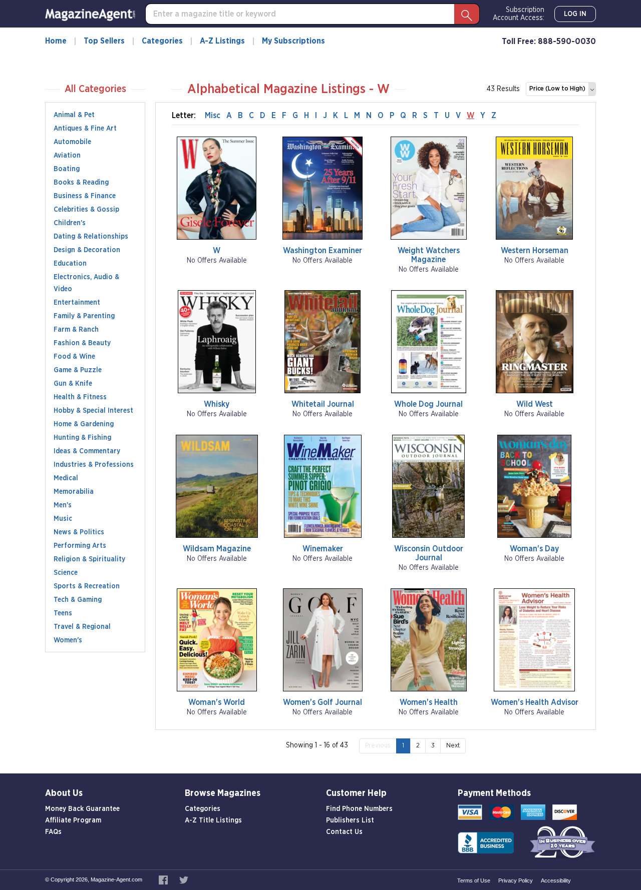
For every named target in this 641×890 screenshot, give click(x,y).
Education (70, 263)
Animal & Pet (74, 115)
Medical (66, 478)
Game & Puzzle (78, 370)
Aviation (67, 155)
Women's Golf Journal (322, 702)
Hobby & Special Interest (93, 410)
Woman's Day (534, 549)
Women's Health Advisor (534, 702)
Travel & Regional (82, 626)
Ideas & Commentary (87, 451)
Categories (162, 41)
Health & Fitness (80, 397)
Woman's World (216, 702)
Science (66, 572)
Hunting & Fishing (82, 437)
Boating (67, 169)
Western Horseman (534, 251)
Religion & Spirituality (89, 559)
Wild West (534, 404)
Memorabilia (74, 491)
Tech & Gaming (78, 599)
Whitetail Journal (322, 404)
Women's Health (429, 702)
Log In (575, 14)
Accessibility (556, 880)
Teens (63, 613)
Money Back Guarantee (82, 808)
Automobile (72, 142)
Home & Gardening (84, 424)
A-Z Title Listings (213, 820)
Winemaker (322, 549)
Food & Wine (74, 356)
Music (63, 518)
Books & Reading (81, 182)
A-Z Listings (222, 41)
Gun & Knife (73, 383)
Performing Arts (80, 545)
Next (453, 745)
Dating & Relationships (91, 236)
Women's (68, 640)
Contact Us (344, 831)
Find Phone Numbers (359, 808)
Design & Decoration (87, 250)
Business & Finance (85, 196)
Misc (212, 116)
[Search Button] (466, 14)
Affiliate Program (73, 820)
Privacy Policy (515, 880)
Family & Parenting (84, 316)
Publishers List (350, 820)
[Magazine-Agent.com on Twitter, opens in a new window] (183, 879)
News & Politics (79, 532)
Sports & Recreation (87, 586)
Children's (70, 223)
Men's (63, 505)
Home (56, 41)
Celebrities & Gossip (86, 209)
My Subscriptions (293, 41)
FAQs (53, 831)
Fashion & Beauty (82, 343)
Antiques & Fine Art (85, 128)
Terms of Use (473, 880)
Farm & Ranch (76, 329)
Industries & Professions (94, 464)
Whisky (216, 404)
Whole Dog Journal (428, 404)
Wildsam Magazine (217, 549)
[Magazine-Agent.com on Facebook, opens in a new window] (164, 879)
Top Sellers (104, 41)
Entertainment (77, 302)
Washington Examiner (322, 251)
